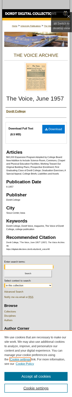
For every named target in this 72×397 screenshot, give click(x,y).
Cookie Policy (25, 363)
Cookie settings (20, 359)
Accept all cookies (36, 376)
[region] (36, 363)
